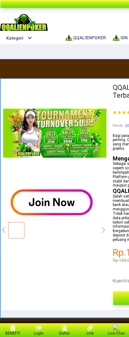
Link (90, 333)
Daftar (64, 333)
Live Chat (116, 333)
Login (39, 333)
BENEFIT (13, 333)
